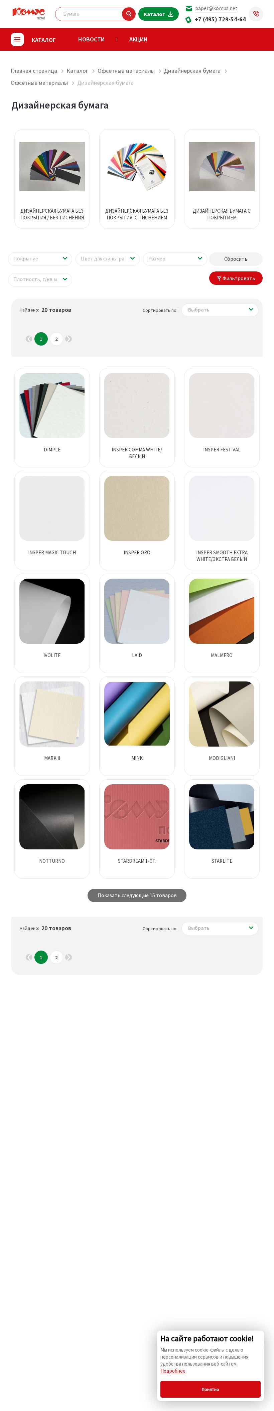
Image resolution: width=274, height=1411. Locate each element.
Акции (138, 39)
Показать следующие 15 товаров (137, 895)
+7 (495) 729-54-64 (220, 19)
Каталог (77, 70)
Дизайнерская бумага (192, 70)
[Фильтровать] (128, 14)
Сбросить (236, 258)
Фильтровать (239, 278)
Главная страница (34, 70)
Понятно (210, 1389)
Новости (91, 39)
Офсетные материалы (126, 70)
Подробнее (172, 1371)
